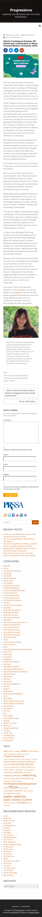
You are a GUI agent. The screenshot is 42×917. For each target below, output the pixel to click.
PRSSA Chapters (23, 788)
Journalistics (8, 835)
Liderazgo (7, 664)
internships (8, 772)
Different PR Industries (11, 625)
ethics (24, 767)
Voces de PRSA (8, 738)
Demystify (7, 608)
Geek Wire (7, 832)
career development (10, 754)
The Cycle (7, 866)
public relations (9, 381)
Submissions (26, 906)
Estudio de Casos (9, 637)
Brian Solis (7, 823)
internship (19, 770)
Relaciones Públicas (10, 803)
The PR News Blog (10, 873)
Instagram (17, 292)
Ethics (5, 640)
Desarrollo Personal (10, 613)
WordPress (14, 912)
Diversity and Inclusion (11, 635)
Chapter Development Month (14, 591)
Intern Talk (7, 652)
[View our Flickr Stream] (25, 515)
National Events (9, 674)
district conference (11, 762)
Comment (7, 420)
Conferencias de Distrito (12, 600)
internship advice (29, 770)
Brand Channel (9, 821)
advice (6, 751)
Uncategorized (8, 735)
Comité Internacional (11, 595)
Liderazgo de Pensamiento (13, 669)
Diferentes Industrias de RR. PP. (15, 623)
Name (6, 455)
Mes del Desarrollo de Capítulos (15, 672)
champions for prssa (23, 754)
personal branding (9, 778)
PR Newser (7, 851)
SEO (4, 713)
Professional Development (13, 378)
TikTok (30, 802)
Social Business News (11, 861)
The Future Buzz (9, 868)
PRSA (5, 696)
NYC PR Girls (8, 840)
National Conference (12, 775)
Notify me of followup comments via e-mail (17, 450)
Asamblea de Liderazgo (12, 571)
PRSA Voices (7, 699)
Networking (7, 677)
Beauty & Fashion (9, 578)
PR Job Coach (8, 849)
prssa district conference (13, 791)
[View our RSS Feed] (5, 515)
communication (26, 759)
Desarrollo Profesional (11, 618)
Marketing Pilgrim (10, 837)
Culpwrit (6, 828)
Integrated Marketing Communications (17, 649)
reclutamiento (8, 706)
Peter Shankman (9, 842)
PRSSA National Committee (13, 704)
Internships (7, 654)
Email (5, 465)
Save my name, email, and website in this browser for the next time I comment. (21, 488)
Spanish (6, 721)
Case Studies (8, 583)
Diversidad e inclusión (11, 632)
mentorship (27, 772)
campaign (17, 751)
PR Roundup (8, 691)
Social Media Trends (10, 718)
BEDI (11, 751)
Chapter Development (11, 588)
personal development (23, 778)
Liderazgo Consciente (11, 667)
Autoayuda (7, 573)
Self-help (6, 711)
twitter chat (7, 805)
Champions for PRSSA (11, 586)
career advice (34, 751)
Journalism (7, 657)
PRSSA (26, 378)
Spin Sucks (7, 863)
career (24, 751)
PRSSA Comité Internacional (13, 701)
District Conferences (13, 37)
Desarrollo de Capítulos (12, 610)
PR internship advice (16, 781)
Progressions (20, 910)
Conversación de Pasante (12, 605)
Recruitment (8, 709)
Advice (5, 568)
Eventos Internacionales (12, 642)
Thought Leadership (10, 728)
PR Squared (7, 854)
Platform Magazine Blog (12, 844)
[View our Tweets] (9, 515)
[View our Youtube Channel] (17, 515)
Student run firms (10, 723)
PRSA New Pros (9, 856)
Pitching (6, 686)
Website (6, 474)
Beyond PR (7, 818)
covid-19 (35, 759)
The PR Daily (8, 870)
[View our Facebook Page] (13, 515)
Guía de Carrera (9, 645)
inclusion (11, 770)
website (22, 290)
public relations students (18, 799)
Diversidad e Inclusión (11, 630)
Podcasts (6, 689)
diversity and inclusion (22, 764)
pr (33, 778)
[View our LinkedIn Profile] (21, 515)
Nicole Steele (29, 35)
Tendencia (7, 726)
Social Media (8, 716)
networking (23, 375)
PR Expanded (8, 847)
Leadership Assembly (11, 662)
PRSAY (5, 858)
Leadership (7, 659)
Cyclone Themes (33, 912)
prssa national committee (12, 793)
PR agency (7, 781)
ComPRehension (9, 825)
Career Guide (8, 581)
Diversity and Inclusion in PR (12, 767)
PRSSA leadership (28, 790)
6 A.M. (5, 816)
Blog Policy (15, 906)
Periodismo (7, 681)
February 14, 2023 (13, 35)
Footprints (7, 830)
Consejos (6, 603)
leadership (17, 772)
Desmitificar (7, 620)
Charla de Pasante (10, 593)
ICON (5, 647)
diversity (7, 764)
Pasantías (7, 679)
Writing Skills (8, 740)
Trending (6, 731)
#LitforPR (6, 566)
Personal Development (11, 684)
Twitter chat (7, 733)
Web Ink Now (8, 875)
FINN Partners (31, 767)
